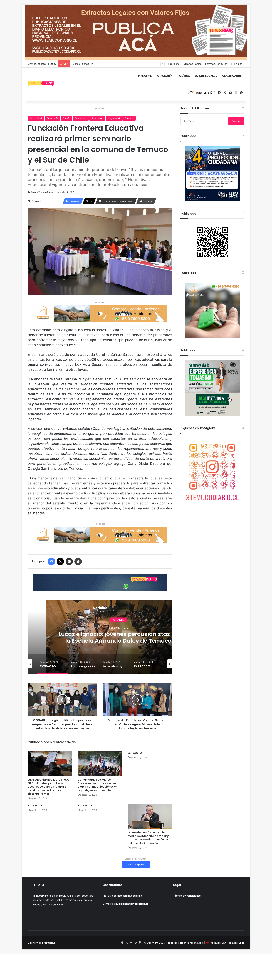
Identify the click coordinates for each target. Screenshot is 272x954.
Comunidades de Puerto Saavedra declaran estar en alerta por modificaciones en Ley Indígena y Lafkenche (97, 785)
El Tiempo (236, 63)
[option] (118, 637)
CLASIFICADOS (232, 75)
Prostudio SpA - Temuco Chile (227, 942)
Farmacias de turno (216, 63)
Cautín (66, 118)
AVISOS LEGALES (206, 75)
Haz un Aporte (136, 864)
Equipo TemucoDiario (42, 192)
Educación (97, 118)
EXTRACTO (135, 753)
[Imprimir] (78, 561)
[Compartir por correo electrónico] (69, 561)
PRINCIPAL (145, 75)
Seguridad (114, 118)
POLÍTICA (184, 75)
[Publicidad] (136, 32)
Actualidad (36, 118)
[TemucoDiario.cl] (41, 84)
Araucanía (52, 118)
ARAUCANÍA (164, 75)
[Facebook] (51, 561)
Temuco (129, 118)
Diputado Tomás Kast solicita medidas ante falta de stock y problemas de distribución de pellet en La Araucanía (148, 838)
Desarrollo (81, 118)
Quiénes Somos (192, 63)
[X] (60, 561)
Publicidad (174, 63)
